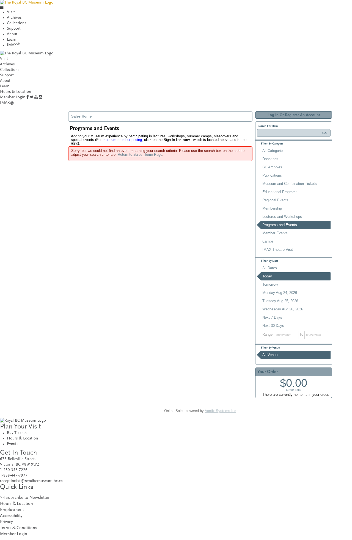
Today (267, 276)
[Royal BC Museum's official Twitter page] (31, 97)
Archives (14, 18)
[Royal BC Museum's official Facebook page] (27, 97)
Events (12, 444)
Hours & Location (15, 92)
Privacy (6, 522)
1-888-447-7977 (14, 476)
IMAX (13, 45)
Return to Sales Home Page (140, 154)
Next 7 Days (272, 317)
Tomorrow (270, 284)
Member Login (12, 97)
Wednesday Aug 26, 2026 (282, 309)
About (12, 34)
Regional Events (275, 200)
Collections (16, 23)
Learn (11, 40)
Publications (272, 175)
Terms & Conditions (18, 528)
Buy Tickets (17, 433)
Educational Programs (280, 192)
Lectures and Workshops (282, 217)
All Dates (269, 268)
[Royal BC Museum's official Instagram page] (40, 97)
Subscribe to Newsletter (28, 498)
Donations (270, 159)
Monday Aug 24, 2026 (279, 293)
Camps (268, 241)
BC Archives (272, 167)
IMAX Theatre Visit (277, 249)
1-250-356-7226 (14, 470)
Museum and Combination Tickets (289, 184)
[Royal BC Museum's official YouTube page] (36, 97)
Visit (11, 12)
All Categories (273, 151)
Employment (12, 510)
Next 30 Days (273, 326)
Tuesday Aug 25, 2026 (280, 301)
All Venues (270, 355)
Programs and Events (279, 225)
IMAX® (7, 103)
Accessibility (11, 516)
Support (14, 29)
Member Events (275, 233)
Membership (272, 208)
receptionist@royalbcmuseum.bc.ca (31, 481)
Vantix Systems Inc (220, 411)
